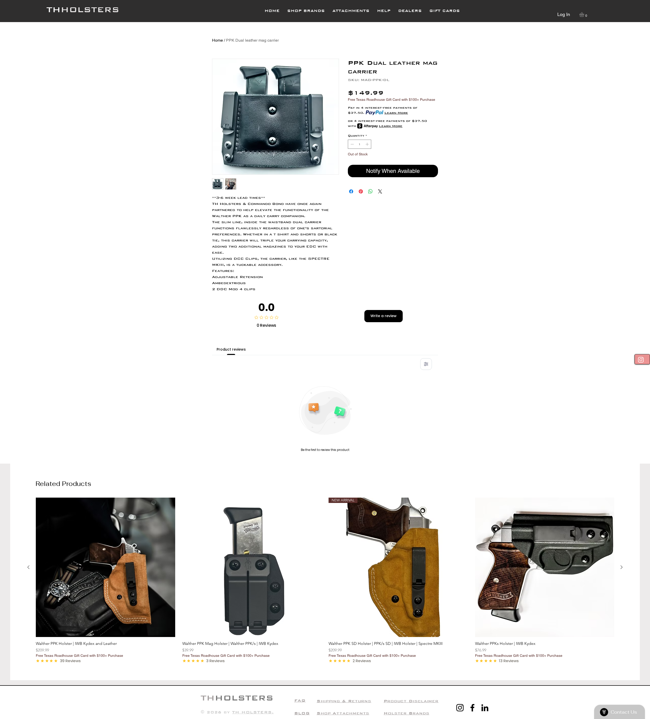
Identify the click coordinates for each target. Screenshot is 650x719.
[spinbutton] (360, 144)
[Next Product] (622, 567)
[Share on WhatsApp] (370, 191)
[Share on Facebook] (351, 191)
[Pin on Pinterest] (361, 191)
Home (217, 40)
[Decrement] (352, 144)
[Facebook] (472, 708)
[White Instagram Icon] (641, 360)
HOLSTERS (90, 9)
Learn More (396, 113)
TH (53, 9)
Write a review (383, 315)
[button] (383, 10)
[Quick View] (105, 567)
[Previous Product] (28, 567)
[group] (325, 580)
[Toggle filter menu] (426, 364)
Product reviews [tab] (231, 349)
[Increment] (368, 144)
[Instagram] (460, 708)
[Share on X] (380, 191)
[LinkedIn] (485, 708)
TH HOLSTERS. (253, 712)
